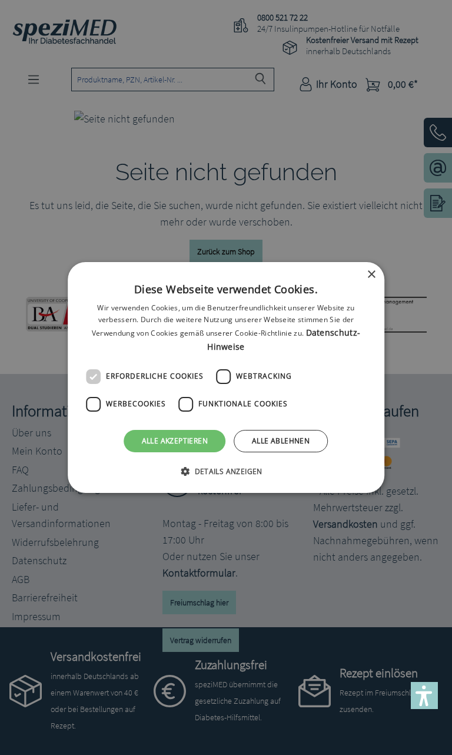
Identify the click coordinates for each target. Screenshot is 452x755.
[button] (226, 471)
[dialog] (226, 377)
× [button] (371, 274)
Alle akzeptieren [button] (175, 441)
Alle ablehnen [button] (281, 441)
